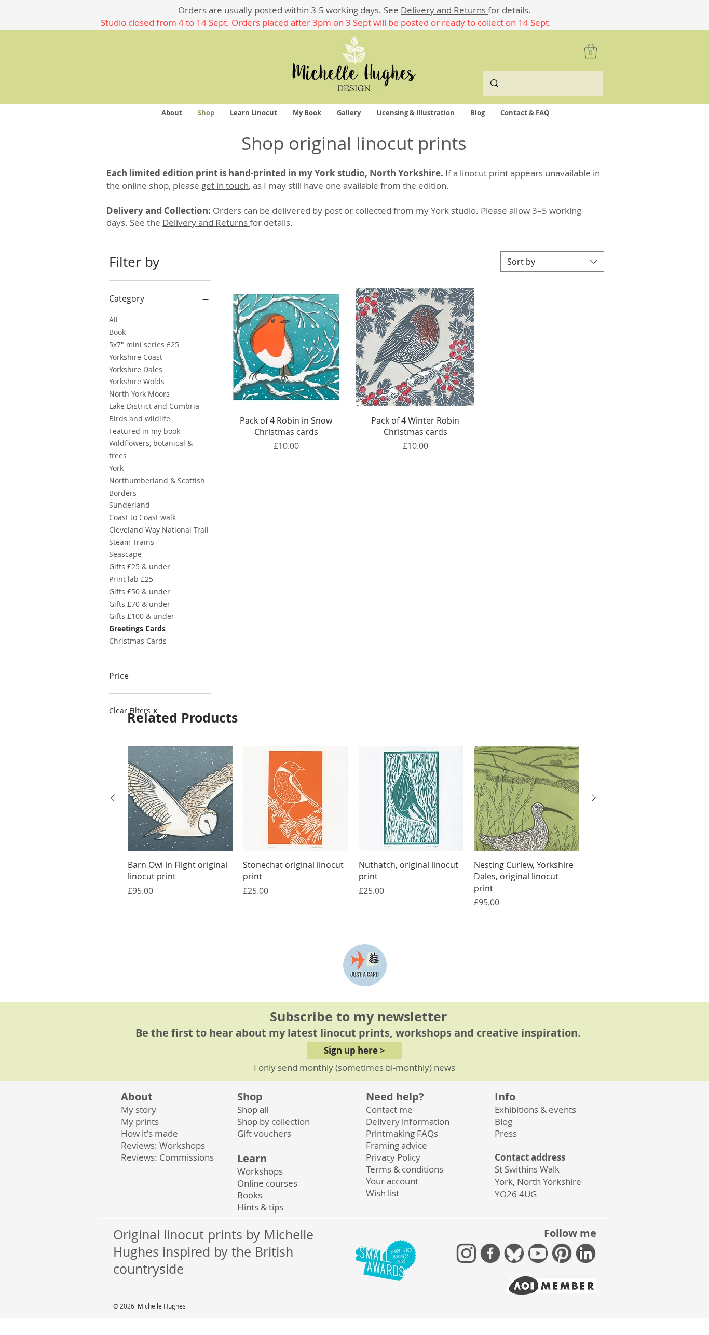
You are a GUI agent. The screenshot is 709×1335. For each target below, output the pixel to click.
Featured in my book (144, 431)
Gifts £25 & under (139, 566)
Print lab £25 (131, 579)
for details (270, 222)
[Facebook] (490, 1253)
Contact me (389, 1109)
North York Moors (139, 394)
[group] (353, 827)
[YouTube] (538, 1253)
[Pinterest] (562, 1253)
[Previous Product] (112, 798)
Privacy (393, 1157)
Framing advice (396, 1145)
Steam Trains (131, 542)
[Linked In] (586, 1253)
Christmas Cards (138, 641)
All (113, 319)
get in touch (225, 186)
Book (117, 332)
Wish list (382, 1193)
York (116, 468)
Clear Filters (133, 710)
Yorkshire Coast (135, 357)
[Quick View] (180, 798)
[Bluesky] (514, 1253)
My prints (140, 1121)
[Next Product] (594, 798)
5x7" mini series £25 (144, 344)
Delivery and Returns (444, 10)
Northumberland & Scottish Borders (157, 486)
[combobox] (552, 261)
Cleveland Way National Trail (159, 530)
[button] (590, 51)
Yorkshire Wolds (137, 381)
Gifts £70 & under (139, 604)
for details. (509, 10)
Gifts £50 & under (139, 591)
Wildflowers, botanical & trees (151, 449)
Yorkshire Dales (135, 369)
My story (138, 1109)
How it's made (149, 1133)
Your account (392, 1181)
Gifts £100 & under (141, 616)
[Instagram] (466, 1253)
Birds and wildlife (139, 419)
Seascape (125, 554)
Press (506, 1133)
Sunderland (129, 505)
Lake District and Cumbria (154, 406)
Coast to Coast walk (142, 517)
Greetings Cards (137, 628)
